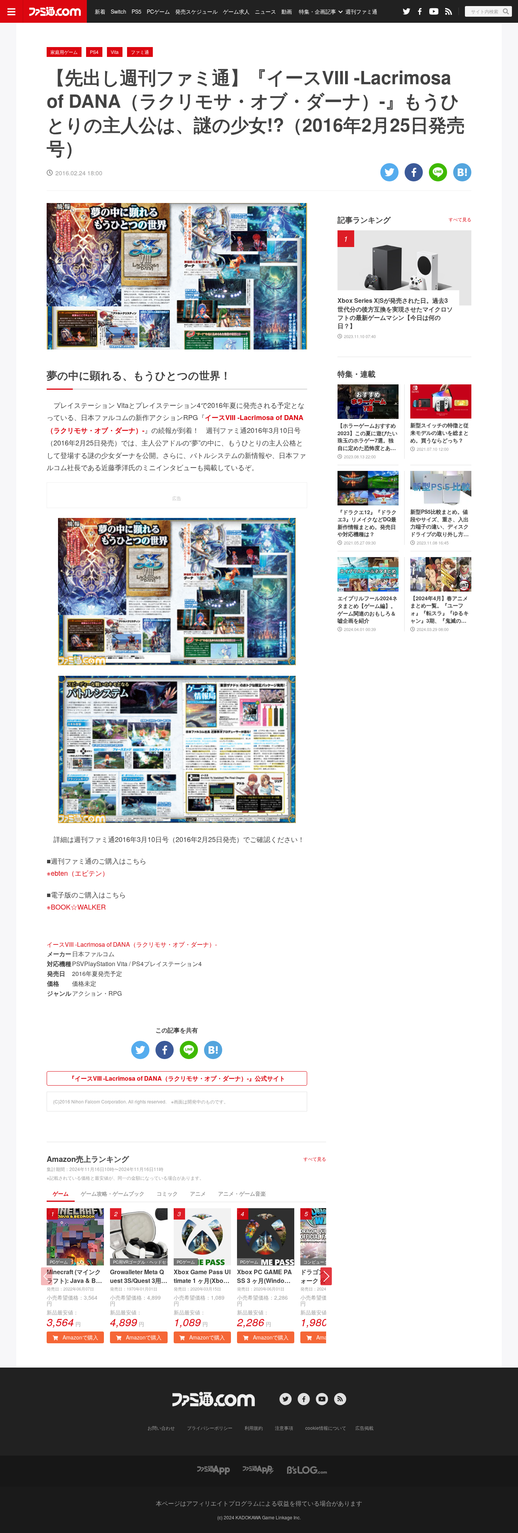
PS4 (94, 52)
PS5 (136, 11)
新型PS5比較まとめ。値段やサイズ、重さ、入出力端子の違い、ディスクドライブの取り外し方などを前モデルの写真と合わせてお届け (439, 523)
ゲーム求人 (236, 11)
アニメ (198, 1193)
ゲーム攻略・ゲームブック (112, 1193)
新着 (100, 11)
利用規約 (254, 1427)
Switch (118, 11)
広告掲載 (364, 1427)
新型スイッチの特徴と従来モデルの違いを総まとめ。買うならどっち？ (439, 433)
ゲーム (61, 1193)
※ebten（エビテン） (78, 873)
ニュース (265, 11)
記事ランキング (364, 219)
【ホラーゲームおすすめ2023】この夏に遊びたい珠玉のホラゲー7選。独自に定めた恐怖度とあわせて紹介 (367, 437)
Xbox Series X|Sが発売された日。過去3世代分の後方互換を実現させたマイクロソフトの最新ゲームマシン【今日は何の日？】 (395, 313)
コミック (167, 1193)
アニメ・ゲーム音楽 (242, 1193)
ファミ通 (140, 52)
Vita (115, 52)
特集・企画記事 (317, 11)
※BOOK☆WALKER (76, 906)
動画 (286, 11)
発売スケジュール (196, 11)
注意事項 (284, 1427)
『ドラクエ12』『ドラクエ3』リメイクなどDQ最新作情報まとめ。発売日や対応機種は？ (367, 523)
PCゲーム (158, 11)
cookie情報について (325, 1427)
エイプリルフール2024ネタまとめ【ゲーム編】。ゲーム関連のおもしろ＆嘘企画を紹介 (367, 609)
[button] (326, 1276)
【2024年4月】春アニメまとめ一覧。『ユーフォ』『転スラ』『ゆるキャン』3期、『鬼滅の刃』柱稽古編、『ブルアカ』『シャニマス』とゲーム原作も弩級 (439, 609)
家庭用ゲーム (64, 52)
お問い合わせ (161, 1427)
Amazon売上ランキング (88, 1158)
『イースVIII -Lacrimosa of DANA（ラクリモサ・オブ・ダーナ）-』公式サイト (177, 1078)
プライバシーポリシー (209, 1427)
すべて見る (314, 1159)
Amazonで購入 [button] (79, 1337)
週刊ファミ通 (361, 11)
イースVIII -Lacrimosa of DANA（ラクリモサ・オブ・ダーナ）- (132, 944)
